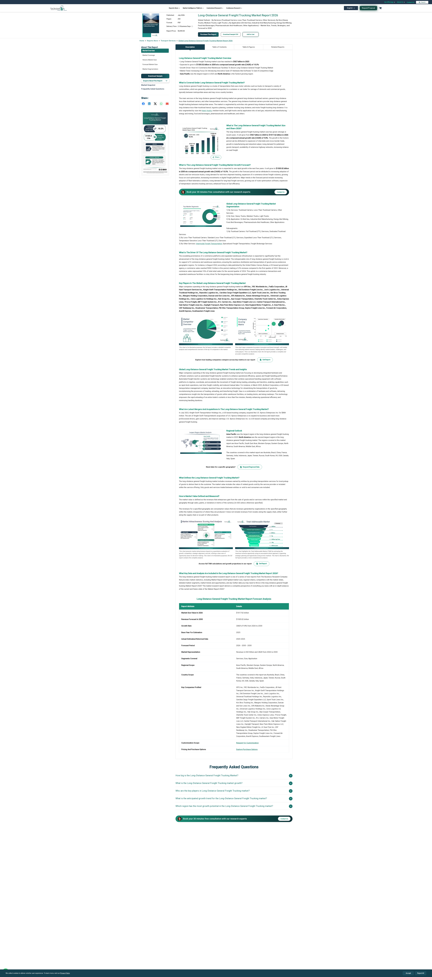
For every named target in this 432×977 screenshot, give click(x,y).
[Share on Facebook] (143, 103)
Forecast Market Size (150, 64)
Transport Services (168, 41)
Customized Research (214, 8)
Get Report (266, 360)
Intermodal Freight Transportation (209, 244)
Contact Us (410, 2)
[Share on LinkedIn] (149, 103)
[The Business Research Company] (58, 8)
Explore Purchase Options (247, 749)
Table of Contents (219, 47)
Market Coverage (149, 55)
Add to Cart (250, 34)
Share (217, 157)
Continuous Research (233, 8)
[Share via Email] (167, 103)
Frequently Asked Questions (152, 89)
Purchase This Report (208, 34)
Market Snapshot (148, 85)
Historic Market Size (150, 60)
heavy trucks (207, 111)
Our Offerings (389, 2)
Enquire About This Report (152, 81)
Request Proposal (368, 8)
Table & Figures (248, 47)
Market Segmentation (150, 69)
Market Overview (149, 51)
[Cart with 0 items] (380, 8)
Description (190, 47)
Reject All (420, 973)
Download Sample (155, 76)
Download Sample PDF (230, 34)
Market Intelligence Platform (192, 8)
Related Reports (277, 47)
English (350, 8)
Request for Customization (247, 743)
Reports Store (174, 8)
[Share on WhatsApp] (161, 103)
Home (142, 41)
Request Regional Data (251, 467)
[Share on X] (155, 103)
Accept (408, 973)
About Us (400, 2)
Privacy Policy (65, 973)
